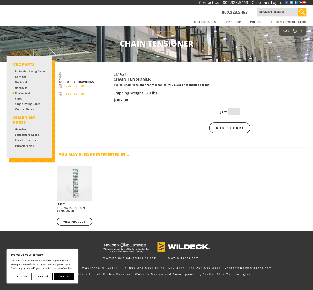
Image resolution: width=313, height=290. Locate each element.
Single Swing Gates (27, 104)
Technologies (238, 274)
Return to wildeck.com (289, 22)
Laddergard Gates (27, 134)
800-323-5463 (141, 268)
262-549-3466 (172, 268)
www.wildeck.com (183, 257)
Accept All (64, 276)
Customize (21, 276)
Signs (18, 98)
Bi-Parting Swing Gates (30, 71)
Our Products (205, 22)
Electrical (21, 82)
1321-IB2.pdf (74, 94)
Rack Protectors (25, 140)
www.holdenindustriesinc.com (126, 257)
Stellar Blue (214, 274)
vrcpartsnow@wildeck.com (248, 268)
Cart (292, 31)
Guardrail (21, 129)
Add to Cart (230, 127)
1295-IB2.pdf (74, 86)
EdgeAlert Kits (24, 145)
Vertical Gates (24, 109)
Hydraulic (21, 87)
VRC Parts (24, 64)
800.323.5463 (235, 12)
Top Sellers (233, 22)
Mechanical (22, 93)
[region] (42, 266)
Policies (256, 22)
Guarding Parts (24, 120)
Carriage (21, 76)
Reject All (43, 276)
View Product (74, 221)
